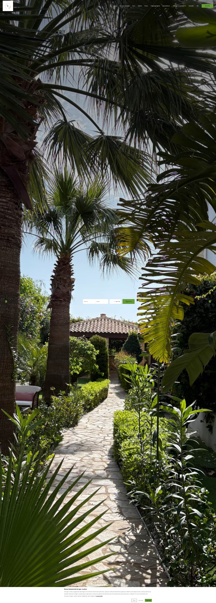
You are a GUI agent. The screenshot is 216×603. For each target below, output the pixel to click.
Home (115, 6)
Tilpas (134, 600)
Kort (133, 6)
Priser (146, 6)
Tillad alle (148, 600)
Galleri (140, 6)
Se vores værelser (125, 6)
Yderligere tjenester (179, 6)
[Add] (119, 301)
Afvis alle (141, 600)
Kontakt (191, 6)
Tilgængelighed (155, 6)
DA (197, 6)
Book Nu (207, 6)
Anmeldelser (166, 6)
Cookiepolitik (99, 596)
